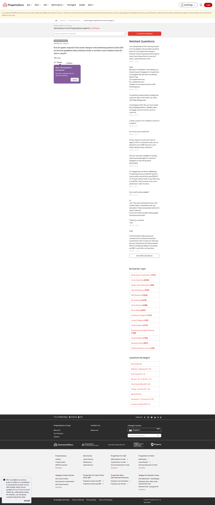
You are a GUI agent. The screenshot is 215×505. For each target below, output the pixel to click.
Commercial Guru (63, 444)
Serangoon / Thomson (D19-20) (142, 399)
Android (74, 417)
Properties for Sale (118, 456)
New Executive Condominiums (64, 481)
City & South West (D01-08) (140, 384)
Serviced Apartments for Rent (148, 465)
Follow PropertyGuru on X (158, 417)
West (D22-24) (136, 394)
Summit (116, 444)
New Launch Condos (61, 479)
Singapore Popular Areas (149, 475)
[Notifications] (201, 5)
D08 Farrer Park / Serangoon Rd (148, 486)
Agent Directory (88, 465)
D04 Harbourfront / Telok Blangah (149, 479)
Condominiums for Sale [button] (118, 462)
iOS (81, 417)
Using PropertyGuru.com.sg (143, 348)
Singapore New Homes (64, 475)
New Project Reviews (62, 484)
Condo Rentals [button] (143, 462)
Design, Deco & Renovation (142, 285)
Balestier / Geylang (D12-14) (141, 369)
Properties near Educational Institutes (120, 476)
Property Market (139, 338)
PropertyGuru (61, 456)
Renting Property (139, 343)
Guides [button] (82, 5)
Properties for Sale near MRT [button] (92, 481)
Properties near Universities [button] (120, 481)
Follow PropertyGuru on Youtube (151, 417)
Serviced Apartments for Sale (120, 465)
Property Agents (139, 325)
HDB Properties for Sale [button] (118, 459)
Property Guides (60, 462)
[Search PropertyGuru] (158, 436)
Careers (56, 437)
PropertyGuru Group (62, 425)
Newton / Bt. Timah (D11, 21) (141, 379)
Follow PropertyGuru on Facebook (144, 417)
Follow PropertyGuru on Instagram (147, 417)
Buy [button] (28, 5)
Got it (75, 80)
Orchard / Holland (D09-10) (140, 404)
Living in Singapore (139, 320)
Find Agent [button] (71, 5)
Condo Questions (140, 280)
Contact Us (95, 425)
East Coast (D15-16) (138, 374)
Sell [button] (45, 5)
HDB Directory (87, 462)
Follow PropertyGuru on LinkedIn (154, 417)
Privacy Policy (18, 490)
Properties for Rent (146, 456)
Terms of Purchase (105, 500)
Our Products (58, 433)
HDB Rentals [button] (143, 459)
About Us (57, 430)
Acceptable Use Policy (61, 500)
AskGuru (58, 459)
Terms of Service (78, 500)
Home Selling (138, 310)
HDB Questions (139, 295)
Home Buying (138, 300)
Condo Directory (88, 459)
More (90, 5)
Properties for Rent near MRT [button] (92, 484)
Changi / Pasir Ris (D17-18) (140, 389)
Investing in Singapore (141, 315)
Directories (87, 456)
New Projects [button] (57, 5)
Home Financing (139, 305)
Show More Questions (144, 256)
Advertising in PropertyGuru (143, 275)
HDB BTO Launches (61, 465)
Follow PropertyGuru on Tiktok (160, 417)
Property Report (139, 444)
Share (70, 63)
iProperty (156, 444)
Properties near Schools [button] (118, 484)
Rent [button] (37, 5)
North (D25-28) (136, 364)
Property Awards (90, 444)
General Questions (61, 41)
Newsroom (94, 430)
